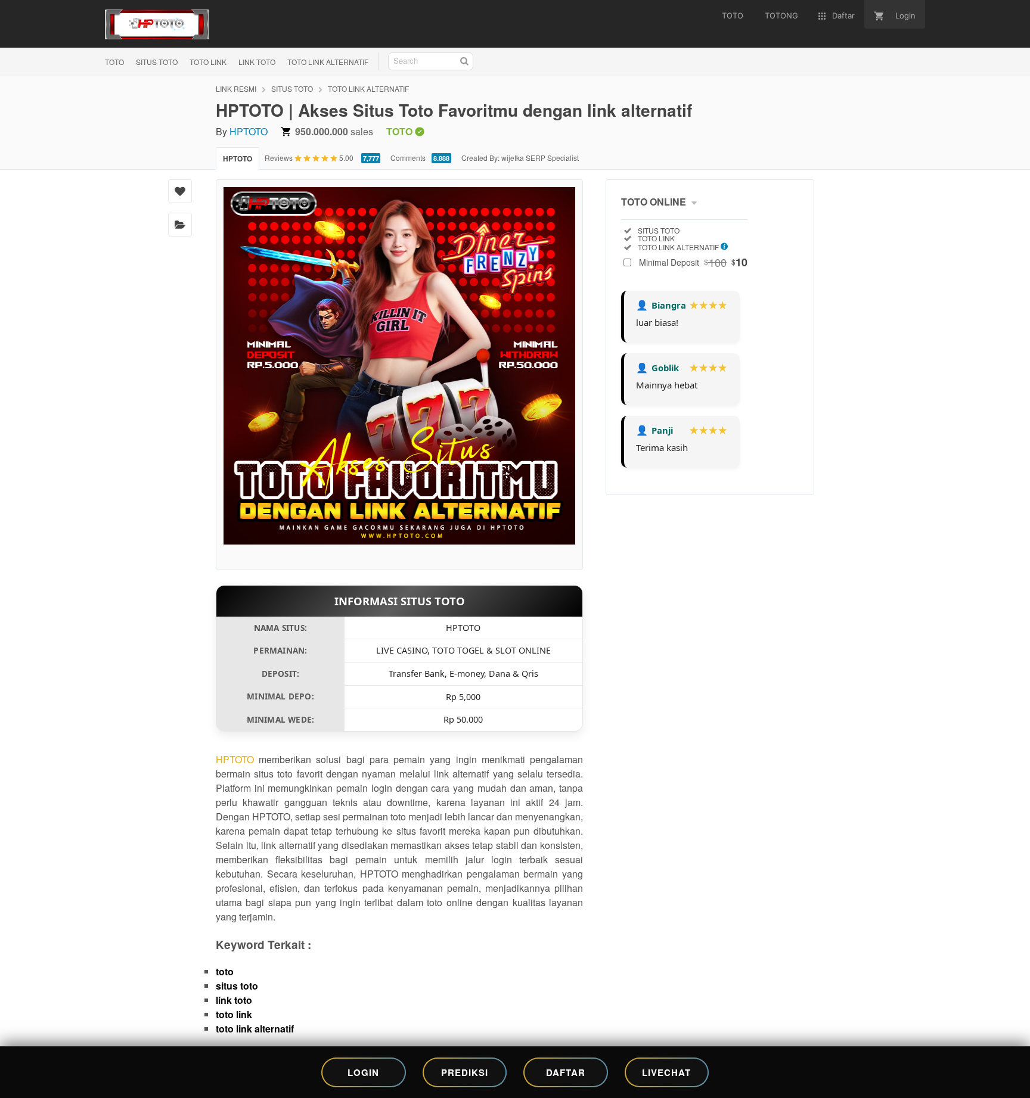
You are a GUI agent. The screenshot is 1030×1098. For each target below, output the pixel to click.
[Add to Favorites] (180, 191)
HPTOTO (248, 131)
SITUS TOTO (157, 62)
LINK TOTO (256, 62)
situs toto (237, 986)
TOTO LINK (208, 62)
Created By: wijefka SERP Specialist (520, 158)
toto (225, 971)
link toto (234, 1000)
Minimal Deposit (693, 262)
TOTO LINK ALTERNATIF (327, 62)
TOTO (114, 62)
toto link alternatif (255, 1028)
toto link (234, 1014)
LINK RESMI (236, 88)
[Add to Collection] (180, 225)
